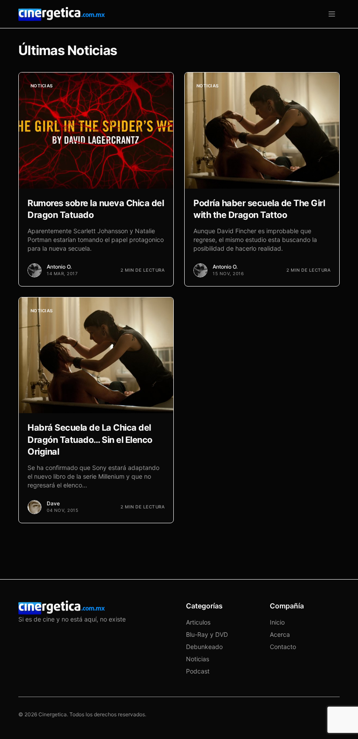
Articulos (198, 622)
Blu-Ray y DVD (207, 634)
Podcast (198, 671)
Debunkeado (204, 646)
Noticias (197, 659)
